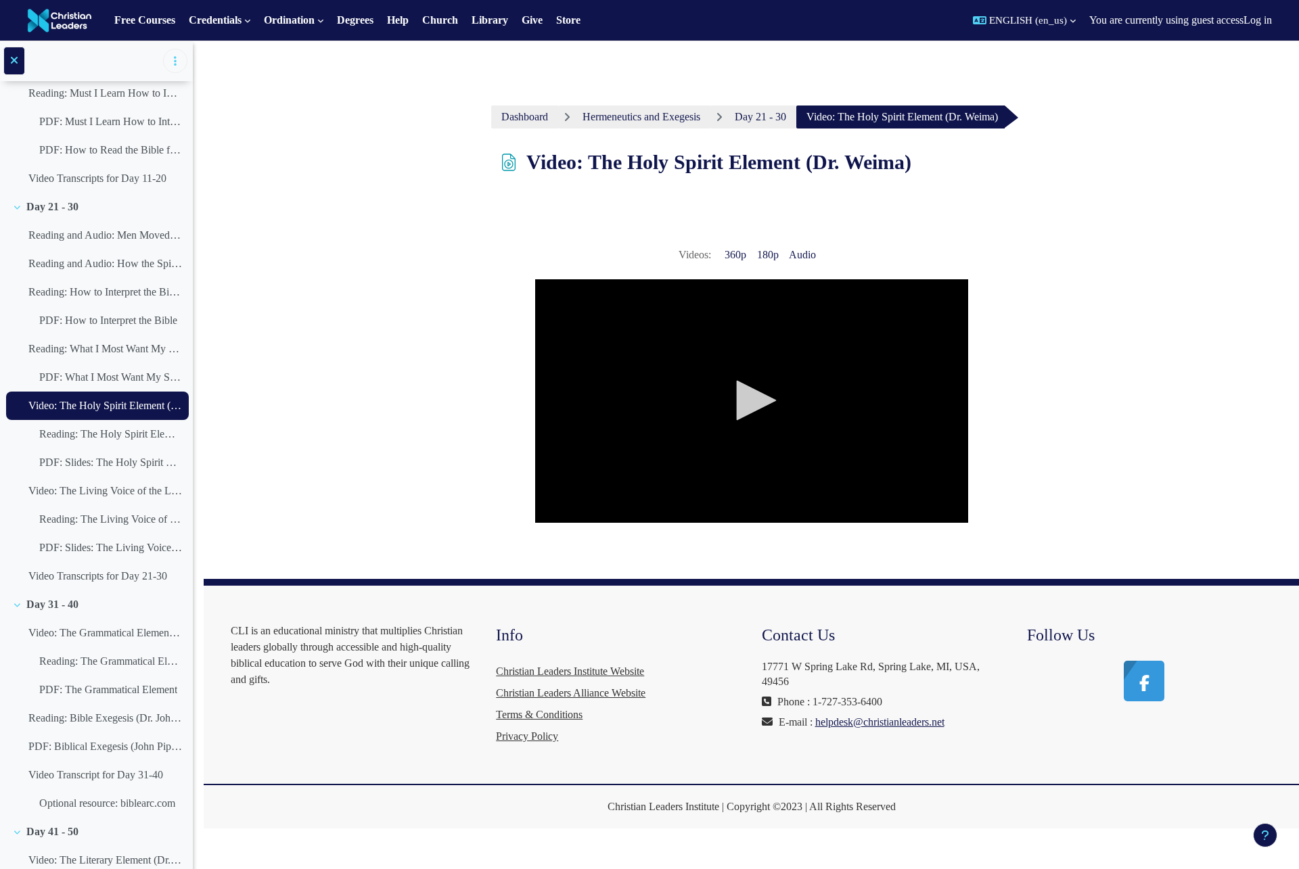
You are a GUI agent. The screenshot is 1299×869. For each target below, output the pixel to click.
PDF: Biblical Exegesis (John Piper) (105, 746)
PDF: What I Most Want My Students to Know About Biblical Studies (110, 377)
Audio (802, 254)
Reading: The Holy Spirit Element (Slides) (110, 434)
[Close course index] (14, 61)
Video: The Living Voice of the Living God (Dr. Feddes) (105, 490)
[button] (1024, 20)
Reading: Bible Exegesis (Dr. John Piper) (105, 718)
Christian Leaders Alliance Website (570, 693)
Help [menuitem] (398, 20)
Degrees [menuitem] (355, 20)
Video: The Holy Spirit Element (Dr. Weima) (105, 405)
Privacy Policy (527, 736)
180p (768, 254)
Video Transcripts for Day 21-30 (97, 576)
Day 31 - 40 (52, 604)
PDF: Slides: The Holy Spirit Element (110, 462)
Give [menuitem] (532, 20)
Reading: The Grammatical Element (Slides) (110, 661)
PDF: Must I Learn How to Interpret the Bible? (110, 121)
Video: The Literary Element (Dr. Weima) (105, 860)
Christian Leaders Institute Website (570, 671)
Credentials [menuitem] (215, 20)
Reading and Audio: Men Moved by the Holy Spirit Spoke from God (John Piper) (105, 235)
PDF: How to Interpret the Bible (108, 320)
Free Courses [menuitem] (144, 20)
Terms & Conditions (539, 714)
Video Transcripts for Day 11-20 (97, 178)
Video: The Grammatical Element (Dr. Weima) (105, 632)
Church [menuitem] (440, 20)
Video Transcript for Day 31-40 (95, 774)
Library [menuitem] (490, 20)
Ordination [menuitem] (289, 20)
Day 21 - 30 (52, 206)
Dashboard (524, 116)
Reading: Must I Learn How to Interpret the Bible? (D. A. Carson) (105, 93)
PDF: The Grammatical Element (108, 689)
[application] (751, 401)
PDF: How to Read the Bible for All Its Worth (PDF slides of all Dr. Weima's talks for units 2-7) (110, 150)
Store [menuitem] (568, 20)
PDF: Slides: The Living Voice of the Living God (110, 547)
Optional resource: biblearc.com (107, 803)
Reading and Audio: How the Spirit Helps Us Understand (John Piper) (105, 263)
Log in (1258, 20)
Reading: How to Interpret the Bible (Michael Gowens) (105, 292)
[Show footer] (1265, 835)
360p (735, 254)
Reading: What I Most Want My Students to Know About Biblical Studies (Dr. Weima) (105, 348)
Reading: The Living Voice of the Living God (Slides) (110, 519)
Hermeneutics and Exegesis (641, 116)
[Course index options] (175, 61)
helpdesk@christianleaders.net (879, 722)
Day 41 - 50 (52, 831)
